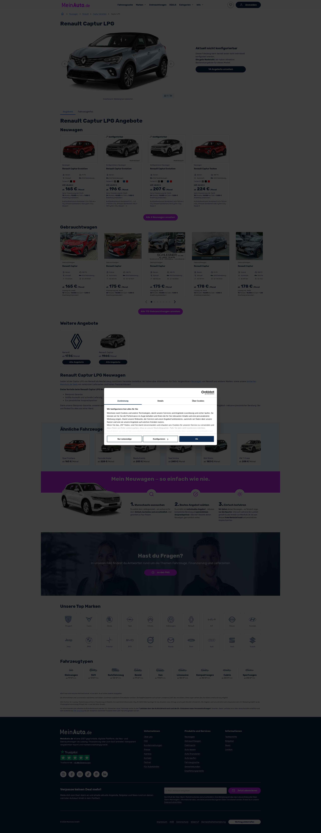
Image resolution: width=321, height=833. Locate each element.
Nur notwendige (124, 439)
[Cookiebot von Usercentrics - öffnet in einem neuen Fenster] (203, 392)
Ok (196, 439)
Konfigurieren (159, 439)
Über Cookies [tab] (198, 401)
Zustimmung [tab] (123, 401)
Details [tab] (160, 401)
